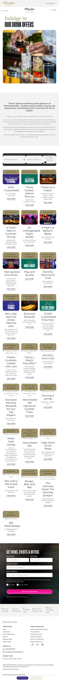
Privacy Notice (34, 632)
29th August (11, 172)
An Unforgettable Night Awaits (31, 232)
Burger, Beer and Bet (29, 484)
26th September (29, 212)
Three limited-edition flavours (29, 192)
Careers (5, 636)
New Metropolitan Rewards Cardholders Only (29, 322)
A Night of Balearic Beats (48, 230)
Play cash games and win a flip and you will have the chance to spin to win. (11, 332)
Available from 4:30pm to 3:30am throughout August (11, 242)
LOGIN (54, 10)
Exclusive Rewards (29, 315)
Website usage (7, 639)
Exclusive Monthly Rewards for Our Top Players (11, 407)
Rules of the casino (36, 634)
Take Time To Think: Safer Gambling (14, 674)
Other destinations (9, 634)
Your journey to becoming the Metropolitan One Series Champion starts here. (11, 282)
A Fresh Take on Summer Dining (11, 232)
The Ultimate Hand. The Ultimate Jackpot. (48, 489)
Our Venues (50, 3)
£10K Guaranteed (11, 189)
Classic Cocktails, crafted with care (11, 362)
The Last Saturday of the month (29, 433)
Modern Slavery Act (36, 641)
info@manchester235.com (14, 652)
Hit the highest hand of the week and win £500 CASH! (47, 454)
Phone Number (12, 564)
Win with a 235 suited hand (11, 484)
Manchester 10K (30, 444)
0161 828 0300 (10, 649)
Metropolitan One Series (12, 273)
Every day (11, 431)
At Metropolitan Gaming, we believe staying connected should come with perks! (29, 370)
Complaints (6, 632)
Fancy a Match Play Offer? (29, 360)
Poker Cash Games (11, 441)
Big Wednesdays (12, 524)
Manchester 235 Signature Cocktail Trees (30, 405)
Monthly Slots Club (48, 357)
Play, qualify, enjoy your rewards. (47, 282)
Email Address (12, 571)
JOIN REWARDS (22, 678)
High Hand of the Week (48, 445)
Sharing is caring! (48, 397)
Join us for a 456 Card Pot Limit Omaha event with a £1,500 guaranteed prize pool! (47, 327)
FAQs (4, 629)
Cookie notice (7, 641)
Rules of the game (36, 636)
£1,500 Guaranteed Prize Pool (48, 316)
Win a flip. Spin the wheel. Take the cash (11, 320)
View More (11, 199)
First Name (10, 556)
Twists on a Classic (48, 189)
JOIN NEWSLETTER (36, 678)
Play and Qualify (29, 273)
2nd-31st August (29, 172)
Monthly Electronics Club (48, 274)
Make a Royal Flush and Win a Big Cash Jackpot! (48, 500)
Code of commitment (37, 639)
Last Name (34, 556)
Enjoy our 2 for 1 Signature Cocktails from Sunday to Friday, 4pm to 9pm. (11, 372)
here (25, 597)
